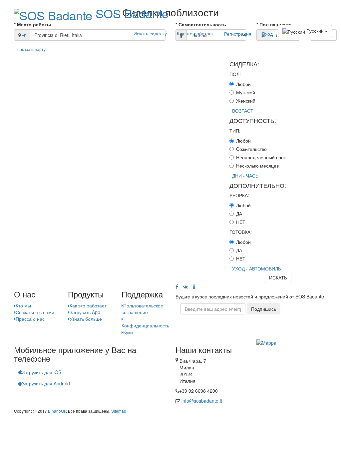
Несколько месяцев (257, 165)
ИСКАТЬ (278, 277)
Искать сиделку (150, 33)
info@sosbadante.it (201, 400)
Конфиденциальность (145, 325)
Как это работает (195, 33)
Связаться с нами (35, 312)
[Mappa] (266, 342)
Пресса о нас (30, 318)
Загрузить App (85, 312)
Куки (128, 332)
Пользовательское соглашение (142, 308)
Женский (245, 100)
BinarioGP (57, 411)
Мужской (245, 92)
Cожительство (251, 149)
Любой (243, 84)
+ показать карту (30, 49)
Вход (267, 33)
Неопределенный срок (261, 157)
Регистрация (237, 33)
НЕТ (240, 222)
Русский (315, 30)
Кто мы (23, 305)
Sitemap (118, 411)
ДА (239, 213)
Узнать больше (86, 318)
